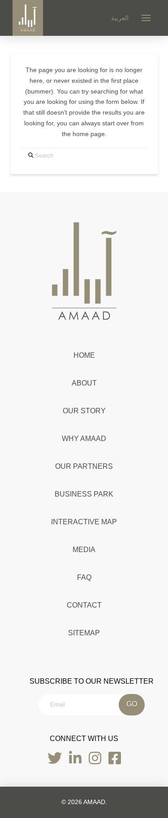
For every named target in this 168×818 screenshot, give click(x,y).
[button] (146, 18)
